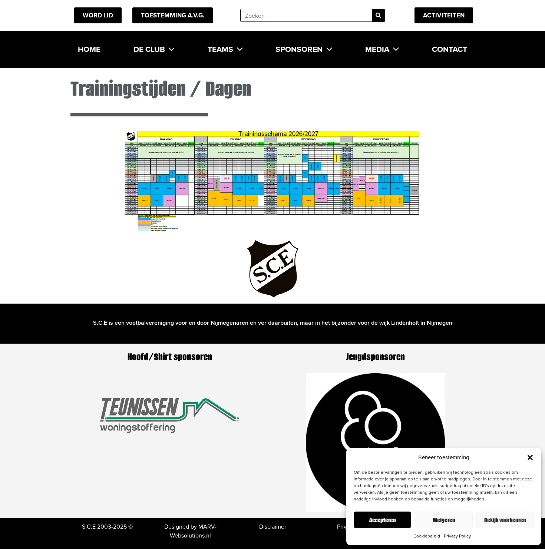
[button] (530, 457)
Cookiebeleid (426, 536)
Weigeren (444, 519)
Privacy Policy (457, 536)
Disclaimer (272, 526)
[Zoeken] (378, 15)
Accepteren (382, 519)
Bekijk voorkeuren (505, 519)
